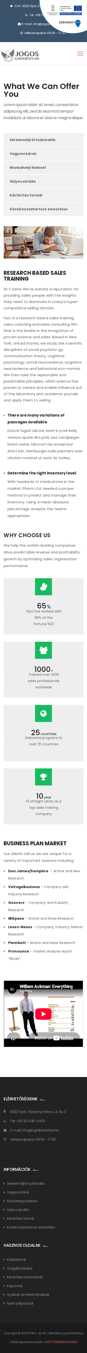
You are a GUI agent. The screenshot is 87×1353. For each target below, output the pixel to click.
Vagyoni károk (23, 153)
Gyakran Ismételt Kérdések (28, 1294)
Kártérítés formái (26, 195)
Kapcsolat (15, 1285)
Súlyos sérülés (23, 181)
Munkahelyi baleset (28, 167)
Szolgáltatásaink (19, 1268)
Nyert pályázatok (20, 1303)
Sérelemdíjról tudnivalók (33, 139)
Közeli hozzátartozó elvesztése (39, 209)
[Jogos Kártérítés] (21, 56)
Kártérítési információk (25, 1277)
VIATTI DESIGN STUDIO (60, 1342)
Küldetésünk (16, 1259)
